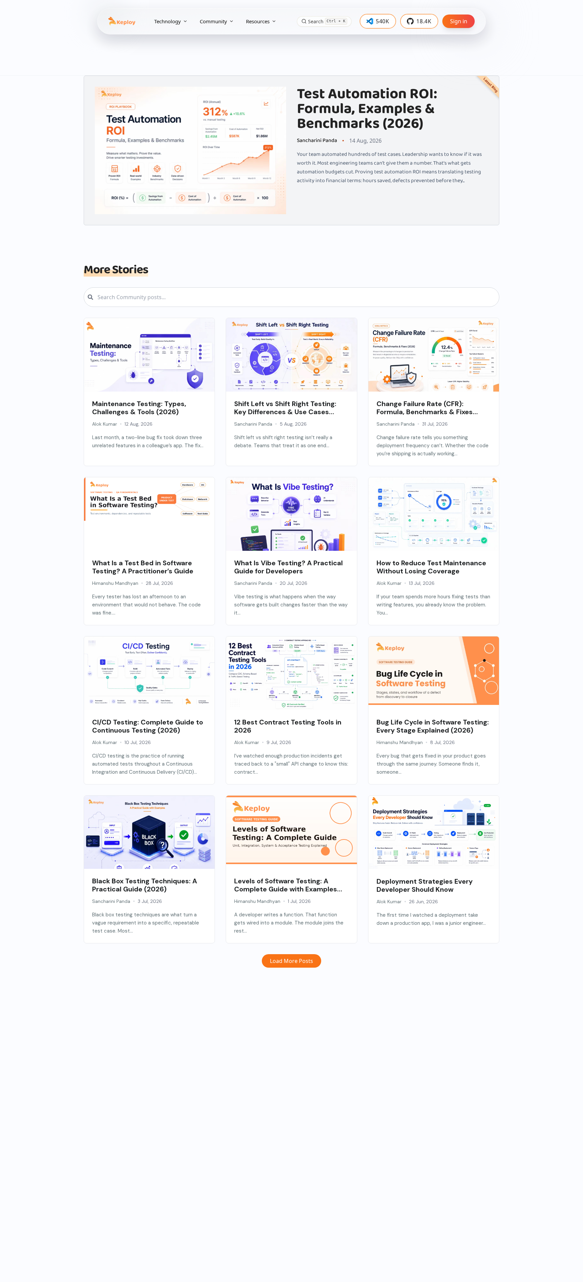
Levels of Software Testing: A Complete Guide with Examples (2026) (285, 885)
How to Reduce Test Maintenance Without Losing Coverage (431, 567)
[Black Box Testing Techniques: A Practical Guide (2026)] (149, 839)
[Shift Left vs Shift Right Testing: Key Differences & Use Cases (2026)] (291, 361)
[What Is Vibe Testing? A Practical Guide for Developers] (291, 521)
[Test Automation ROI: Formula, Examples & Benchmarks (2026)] (190, 150)
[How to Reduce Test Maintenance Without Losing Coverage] (433, 514)
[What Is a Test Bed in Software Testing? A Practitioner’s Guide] (149, 499)
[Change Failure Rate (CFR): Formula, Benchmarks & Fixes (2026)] (433, 361)
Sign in (458, 21)
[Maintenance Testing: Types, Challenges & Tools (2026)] (149, 355)
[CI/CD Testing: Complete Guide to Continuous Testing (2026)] (149, 673)
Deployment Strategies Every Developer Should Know (425, 885)
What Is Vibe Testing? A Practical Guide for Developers (288, 567)
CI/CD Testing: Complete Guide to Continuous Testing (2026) (147, 726)
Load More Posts (291, 961)
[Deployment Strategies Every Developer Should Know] (433, 832)
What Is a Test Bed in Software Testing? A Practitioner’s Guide (142, 567)
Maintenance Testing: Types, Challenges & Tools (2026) (139, 408)
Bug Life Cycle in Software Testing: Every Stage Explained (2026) (433, 726)
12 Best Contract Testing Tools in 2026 (287, 726)
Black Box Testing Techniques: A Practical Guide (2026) (144, 885)
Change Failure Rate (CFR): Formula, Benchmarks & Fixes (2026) (425, 408)
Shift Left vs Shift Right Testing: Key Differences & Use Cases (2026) (285, 408)
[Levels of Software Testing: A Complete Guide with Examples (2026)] (291, 830)
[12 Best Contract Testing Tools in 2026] (291, 673)
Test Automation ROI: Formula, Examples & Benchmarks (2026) (367, 109)
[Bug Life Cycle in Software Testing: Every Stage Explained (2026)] (433, 670)
